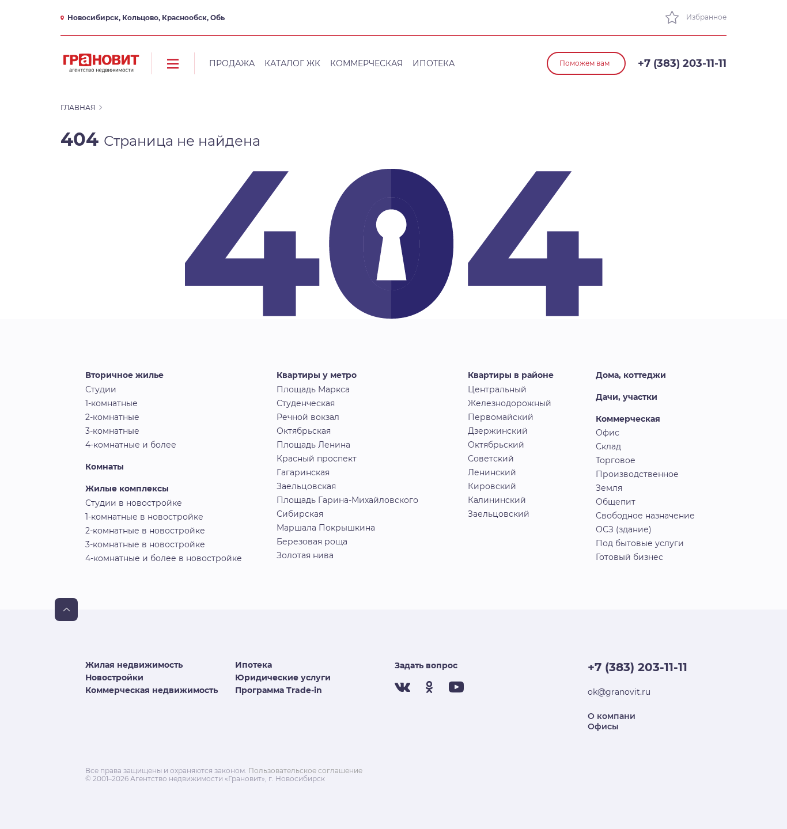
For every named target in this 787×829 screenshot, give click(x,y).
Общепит (615, 502)
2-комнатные (112, 417)
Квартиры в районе (511, 375)
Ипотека (434, 63)
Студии (100, 389)
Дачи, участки (626, 397)
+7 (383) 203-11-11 (682, 63)
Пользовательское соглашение (305, 770)
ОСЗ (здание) (624, 529)
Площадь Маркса (313, 389)
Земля (609, 488)
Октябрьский (496, 445)
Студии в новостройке (133, 503)
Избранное (705, 17)
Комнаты (104, 466)
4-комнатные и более (130, 445)
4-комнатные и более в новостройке (163, 558)
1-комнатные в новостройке (144, 517)
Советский (491, 458)
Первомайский (501, 417)
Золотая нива (305, 555)
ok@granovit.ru (619, 692)
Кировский (492, 486)
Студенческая (306, 403)
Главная (78, 107)
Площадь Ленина (313, 445)
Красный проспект (317, 458)
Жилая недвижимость (134, 664)
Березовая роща (312, 541)
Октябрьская (304, 431)
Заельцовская (306, 486)
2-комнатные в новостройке (145, 530)
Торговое (615, 460)
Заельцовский (498, 514)
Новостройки (114, 677)
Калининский (497, 500)
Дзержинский (498, 431)
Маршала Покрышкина (326, 528)
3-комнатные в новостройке (145, 544)
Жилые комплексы (127, 488)
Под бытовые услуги (640, 543)
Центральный (497, 389)
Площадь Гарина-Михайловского (347, 500)
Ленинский (492, 472)
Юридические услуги (283, 677)
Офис (607, 432)
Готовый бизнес (629, 557)
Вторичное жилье (124, 375)
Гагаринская (303, 472)
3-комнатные (112, 431)
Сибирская (300, 514)
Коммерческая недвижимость (151, 690)
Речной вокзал (308, 417)
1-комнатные (111, 403)
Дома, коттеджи (631, 375)
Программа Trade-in (278, 690)
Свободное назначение (645, 515)
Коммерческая (366, 63)
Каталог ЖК (292, 63)
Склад (608, 446)
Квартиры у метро (317, 375)
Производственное (637, 474)
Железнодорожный (509, 403)
